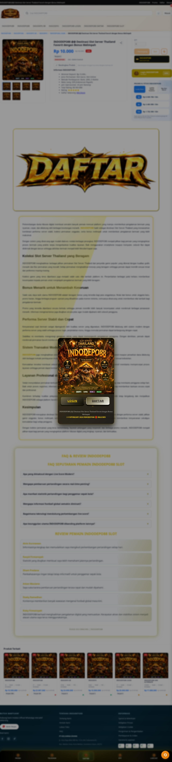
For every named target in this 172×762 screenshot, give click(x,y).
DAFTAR (98, 400)
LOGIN (72, 400)
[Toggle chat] (165, 755)
